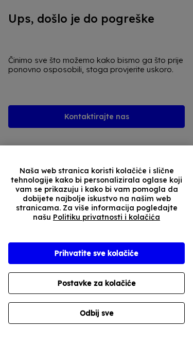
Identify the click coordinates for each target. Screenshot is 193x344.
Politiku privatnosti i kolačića (106, 217)
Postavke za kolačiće (97, 283)
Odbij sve (97, 313)
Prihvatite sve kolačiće (96, 253)
